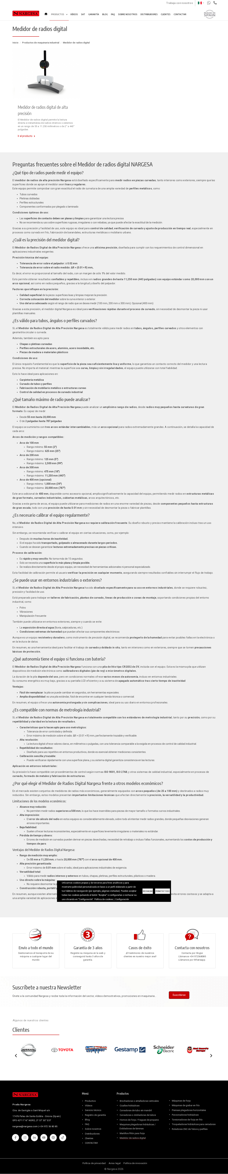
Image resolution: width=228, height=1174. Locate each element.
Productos (90, 1101)
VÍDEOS (74, 14)
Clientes (89, 1138)
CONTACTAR (180, 14)
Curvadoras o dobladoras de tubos (138, 1115)
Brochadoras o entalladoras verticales (139, 1101)
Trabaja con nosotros (179, 3)
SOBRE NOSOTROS (127, 14)
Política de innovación (135, 1163)
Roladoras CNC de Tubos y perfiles (190, 1129)
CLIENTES (165, 14)
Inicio (47, 12)
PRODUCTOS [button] (58, 14)
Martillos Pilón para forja (132, 1133)
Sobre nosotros (93, 1129)
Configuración (122, 899)
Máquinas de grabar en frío (186, 1105)
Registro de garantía (95, 1115)
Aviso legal (115, 1163)
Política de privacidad (94, 1163)
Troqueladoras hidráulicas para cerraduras (194, 1124)
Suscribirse (179, 995)
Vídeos (88, 1105)
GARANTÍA (93, 14)
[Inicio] (26, 14)
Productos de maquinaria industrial (40, 42)
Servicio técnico (93, 1110)
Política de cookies (103, 899)
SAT (83, 14)
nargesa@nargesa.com (25, 1126)
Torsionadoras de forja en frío (187, 1119)
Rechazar (147, 891)
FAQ (113, 14)
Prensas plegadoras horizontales (189, 1110)
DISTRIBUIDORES (149, 14)
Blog (87, 1119)
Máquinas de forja (181, 1100)
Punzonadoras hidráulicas (185, 1114)
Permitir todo (163, 891)
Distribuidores (92, 1133)
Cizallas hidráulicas (129, 1105)
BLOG (105, 14)
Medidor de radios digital (133, 1138)
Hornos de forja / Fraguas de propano (139, 1119)
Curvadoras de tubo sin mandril (136, 1110)
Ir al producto (25, 136)
